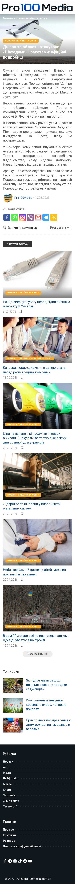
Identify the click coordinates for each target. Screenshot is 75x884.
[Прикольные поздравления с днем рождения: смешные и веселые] (13, 725)
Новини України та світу (30, 18)
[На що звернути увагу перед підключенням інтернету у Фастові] (37, 274)
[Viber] (30, 217)
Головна (8, 18)
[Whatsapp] (14, 217)
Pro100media (23, 197)
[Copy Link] (53, 217)
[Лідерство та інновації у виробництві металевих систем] (37, 476)
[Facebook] (6, 217)
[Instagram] (22, 217)
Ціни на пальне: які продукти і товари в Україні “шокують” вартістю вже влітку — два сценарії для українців (36, 438)
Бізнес (11, 358)
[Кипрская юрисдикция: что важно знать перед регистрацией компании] (37, 340)
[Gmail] (38, 217)
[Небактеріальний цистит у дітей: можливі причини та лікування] (37, 542)
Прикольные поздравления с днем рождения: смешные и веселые (48, 724)
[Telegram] (45, 217)
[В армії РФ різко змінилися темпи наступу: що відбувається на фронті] (37, 608)
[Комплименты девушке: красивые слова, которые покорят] (13, 705)
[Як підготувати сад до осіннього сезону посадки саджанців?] (13, 685)
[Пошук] (68, 7)
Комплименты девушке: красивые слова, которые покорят (46, 704)
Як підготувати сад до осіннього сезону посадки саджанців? (46, 684)
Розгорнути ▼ (59, 227)
